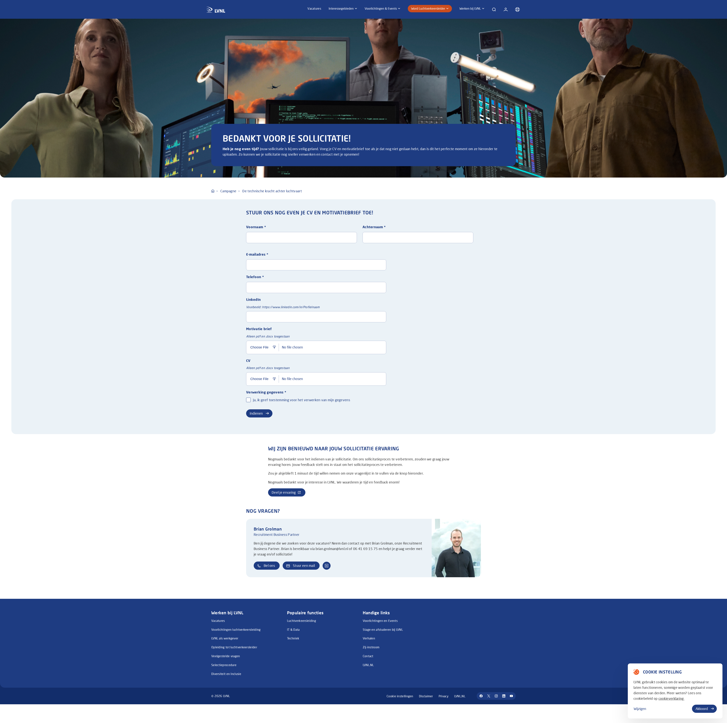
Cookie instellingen (400, 696)
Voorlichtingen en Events (380, 620)
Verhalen (369, 638)
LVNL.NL (368, 665)
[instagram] (496, 696)
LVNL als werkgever (224, 638)
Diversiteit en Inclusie (226, 674)
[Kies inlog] (506, 9)
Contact (368, 656)
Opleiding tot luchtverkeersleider (234, 647)
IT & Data (293, 629)
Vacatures (218, 620)
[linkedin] (503, 696)
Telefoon (255, 277)
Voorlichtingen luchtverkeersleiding (236, 629)
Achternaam (374, 227)
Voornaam (256, 227)
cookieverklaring (671, 698)
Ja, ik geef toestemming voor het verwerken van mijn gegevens (301, 400)
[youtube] (511, 696)
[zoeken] (494, 9)
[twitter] (488, 696)
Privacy (444, 696)
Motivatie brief (259, 329)
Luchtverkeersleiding (301, 620)
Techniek (293, 638)
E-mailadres (257, 254)
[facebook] (481, 696)
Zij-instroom (371, 647)
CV (248, 360)
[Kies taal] (517, 9)
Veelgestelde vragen (225, 656)
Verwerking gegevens (266, 392)
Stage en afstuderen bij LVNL (383, 629)
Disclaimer (426, 696)
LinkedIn (253, 299)
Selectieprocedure (223, 665)
